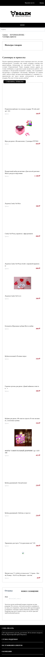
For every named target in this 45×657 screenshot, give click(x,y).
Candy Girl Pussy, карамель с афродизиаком (19, 233)
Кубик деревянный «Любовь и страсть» (18, 513)
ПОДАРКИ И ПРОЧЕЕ (17, 35)
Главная (5, 35)
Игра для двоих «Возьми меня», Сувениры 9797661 (21, 141)
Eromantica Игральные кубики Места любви (19, 326)
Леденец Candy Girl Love (13, 296)
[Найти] (43, 29)
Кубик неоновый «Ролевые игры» (16, 356)
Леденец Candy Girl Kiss (13, 203)
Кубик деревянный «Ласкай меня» (16, 483)
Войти (42, 3)
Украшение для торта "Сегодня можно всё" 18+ (20, 543)
